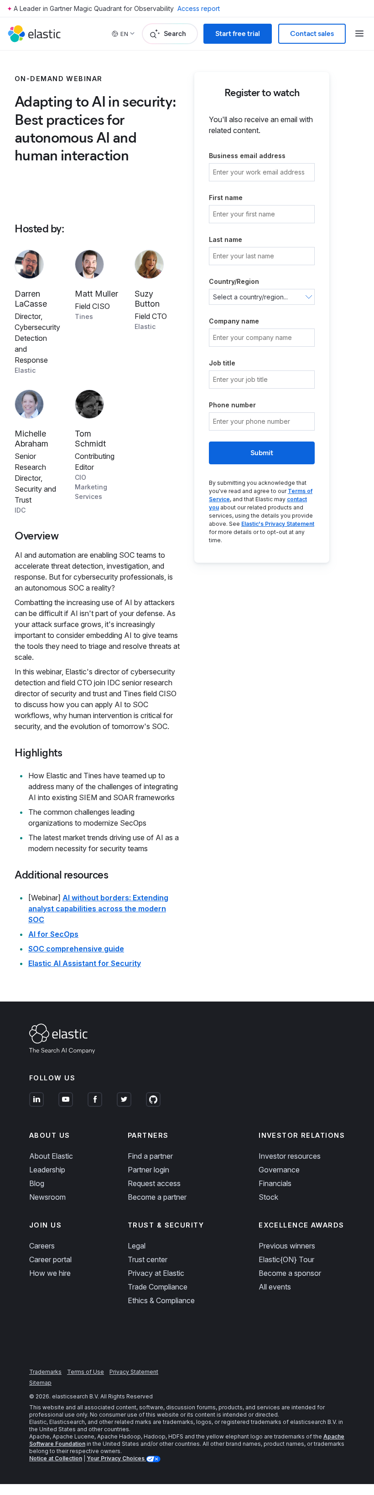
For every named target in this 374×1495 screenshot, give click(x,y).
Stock (268, 1197)
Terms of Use (85, 1371)
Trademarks (45, 1371)
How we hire (50, 1273)
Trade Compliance (157, 1286)
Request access (154, 1183)
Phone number (232, 405)
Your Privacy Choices (116, 1458)
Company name (234, 321)
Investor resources (290, 1156)
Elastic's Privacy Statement (277, 523)
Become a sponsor (290, 1273)
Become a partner (157, 1197)
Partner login (148, 1169)
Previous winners (287, 1245)
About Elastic (51, 1156)
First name (226, 197)
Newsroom (47, 1197)
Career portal (50, 1259)
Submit (261, 452)
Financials (275, 1183)
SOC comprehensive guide (76, 948)
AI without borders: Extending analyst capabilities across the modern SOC (98, 908)
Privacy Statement (133, 1371)
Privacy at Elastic (156, 1273)
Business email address (247, 155)
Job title (222, 363)
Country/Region (234, 281)
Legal (136, 1245)
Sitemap (40, 1382)
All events (275, 1286)
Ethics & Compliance (161, 1300)
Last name (225, 239)
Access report (198, 8)
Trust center (147, 1259)
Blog (36, 1183)
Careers (42, 1245)
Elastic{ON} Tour (286, 1259)
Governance (279, 1169)
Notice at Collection (55, 1458)
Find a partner (150, 1156)
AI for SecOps (53, 934)
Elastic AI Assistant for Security (84, 963)
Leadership (47, 1169)
